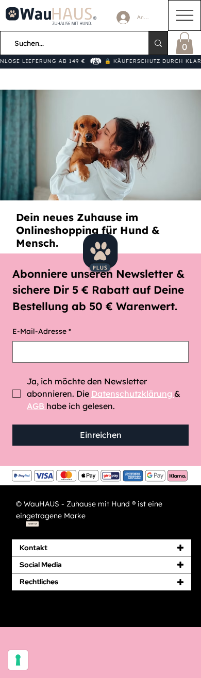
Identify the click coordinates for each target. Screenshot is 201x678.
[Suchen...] (158, 43)
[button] (184, 43)
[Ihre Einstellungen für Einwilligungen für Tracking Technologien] (18, 660)
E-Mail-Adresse (41, 331)
